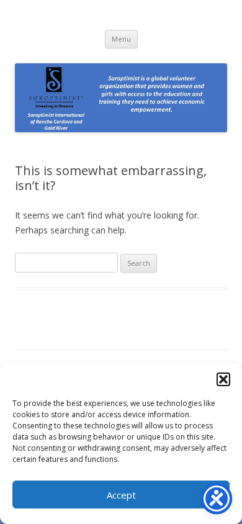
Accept (121, 495)
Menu (121, 38)
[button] (223, 379)
